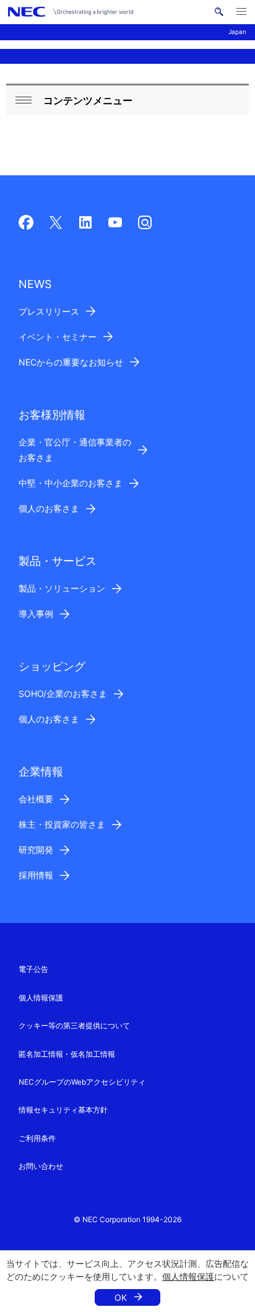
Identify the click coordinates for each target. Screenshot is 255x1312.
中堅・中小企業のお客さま (71, 483)
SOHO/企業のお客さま (63, 693)
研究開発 (36, 849)
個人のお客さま (49, 508)
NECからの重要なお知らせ (71, 362)
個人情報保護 (188, 1276)
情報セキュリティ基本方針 (63, 1109)
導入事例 (36, 613)
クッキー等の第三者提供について (74, 1025)
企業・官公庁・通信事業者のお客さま (75, 450)
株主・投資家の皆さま (62, 824)
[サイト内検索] (219, 12)
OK (121, 1297)
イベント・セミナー (58, 336)
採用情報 (36, 875)
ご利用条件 (37, 1138)
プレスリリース (49, 311)
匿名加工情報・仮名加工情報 (67, 1054)
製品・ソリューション (62, 588)
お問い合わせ (41, 1166)
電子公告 (33, 969)
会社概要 (36, 799)
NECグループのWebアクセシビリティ (82, 1082)
